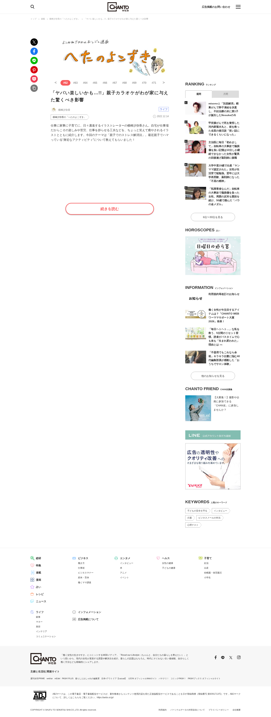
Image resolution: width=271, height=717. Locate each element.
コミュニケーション (46, 636)
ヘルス (166, 558)
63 (75, 82)
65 (95, 82)
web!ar (50, 678)
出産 (206, 568)
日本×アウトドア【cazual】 (114, 678)
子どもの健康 (168, 568)
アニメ (123, 572)
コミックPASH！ (178, 678)
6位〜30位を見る (213, 217)
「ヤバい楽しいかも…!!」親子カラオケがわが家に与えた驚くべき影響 (116, 19)
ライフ (164, 109)
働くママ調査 (84, 582)
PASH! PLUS (67, 678)
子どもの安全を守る (197, 510)
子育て (208, 558)
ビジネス (83, 558)
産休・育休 (83, 577)
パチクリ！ (164, 678)
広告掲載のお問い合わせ (216, 6)
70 (144, 82)
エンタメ (125, 558)
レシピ (40, 594)
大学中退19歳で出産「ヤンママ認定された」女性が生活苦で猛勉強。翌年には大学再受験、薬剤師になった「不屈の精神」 (224, 173)
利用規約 (163, 710)
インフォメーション (89, 612)
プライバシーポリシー (219, 710)
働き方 (81, 563)
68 (124, 82)
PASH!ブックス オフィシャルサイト (204, 678)
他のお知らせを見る (213, 375)
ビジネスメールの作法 (209, 517)
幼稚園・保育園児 (213, 572)
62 (65, 82)
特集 (38, 565)
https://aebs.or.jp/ (105, 697)
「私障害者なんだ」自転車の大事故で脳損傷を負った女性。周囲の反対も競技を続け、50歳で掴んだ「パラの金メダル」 (224, 196)
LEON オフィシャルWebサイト (142, 678)
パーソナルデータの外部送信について (187, 710)
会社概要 (236, 710)
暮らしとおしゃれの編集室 (87, 678)
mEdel (57, 678)
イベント (124, 577)
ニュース (41, 601)
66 (105, 82)
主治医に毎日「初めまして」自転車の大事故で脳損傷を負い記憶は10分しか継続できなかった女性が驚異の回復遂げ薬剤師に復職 (224, 150)
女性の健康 (167, 563)
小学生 (207, 577)
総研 (38, 558)
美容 (38, 626)
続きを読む (109, 209)
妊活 (206, 563)
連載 (43, 19)
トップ (33, 19)
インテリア (41, 631)
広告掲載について (88, 619)
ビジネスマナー (85, 572)
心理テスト (192, 525)
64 (85, 82)
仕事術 (81, 568)
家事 (38, 617)
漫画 (38, 579)
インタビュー (220, 510)
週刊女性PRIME (37, 678)
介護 (189, 517)
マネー (39, 622)
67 (114, 82)
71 (154, 82)
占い (38, 586)
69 (134, 82)
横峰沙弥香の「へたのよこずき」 (64, 19)
